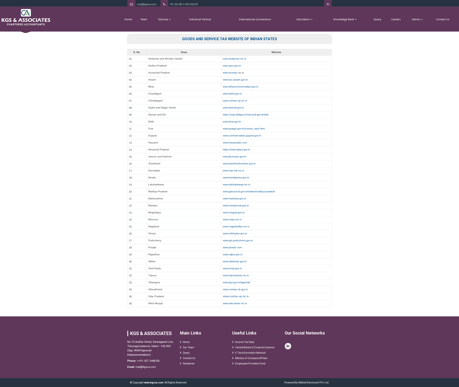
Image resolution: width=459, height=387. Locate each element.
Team (144, 19)
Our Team (188, 347)
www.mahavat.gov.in (234, 198)
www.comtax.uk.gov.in (235, 289)
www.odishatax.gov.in (235, 233)
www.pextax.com (232, 247)
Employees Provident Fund (250, 363)
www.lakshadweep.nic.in (236, 184)
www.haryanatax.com (235, 142)
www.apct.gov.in (232, 65)
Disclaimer (189, 363)
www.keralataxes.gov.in (236, 177)
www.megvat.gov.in (234, 212)
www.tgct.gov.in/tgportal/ (236, 282)
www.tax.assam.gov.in (235, 79)
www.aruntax (230, 72)
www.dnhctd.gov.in (233, 107)
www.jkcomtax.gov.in (234, 156)
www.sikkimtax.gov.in (235, 261)
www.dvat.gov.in (232, 121)
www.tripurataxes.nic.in (236, 275)
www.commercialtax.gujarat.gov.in (242, 135)
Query (377, 19)
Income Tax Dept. (245, 342)
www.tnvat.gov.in (232, 268)
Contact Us (442, 19)
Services (163, 19)
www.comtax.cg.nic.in (235, 100)
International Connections (255, 19)
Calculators (303, 19)
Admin (416, 19)
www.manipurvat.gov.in (236, 205)
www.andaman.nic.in (234, 58)
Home (128, 19)
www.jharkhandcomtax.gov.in (239, 163)
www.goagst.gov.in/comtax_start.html (244, 128)
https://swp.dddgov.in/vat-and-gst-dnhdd (245, 114)
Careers (396, 19)
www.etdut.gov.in (232, 93)
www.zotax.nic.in (232, 219)
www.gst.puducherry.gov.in (238, 240)
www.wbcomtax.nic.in (235, 303)
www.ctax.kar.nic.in (233, 170)
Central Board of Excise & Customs (255, 347)
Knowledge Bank (344, 19)
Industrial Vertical (200, 19)
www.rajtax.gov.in (232, 254)
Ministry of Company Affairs (251, 358)
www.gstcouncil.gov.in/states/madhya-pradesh (249, 191)
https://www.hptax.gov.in (236, 149)
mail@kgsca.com (146, 4)
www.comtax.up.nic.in (236, 296)
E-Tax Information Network (250, 352)
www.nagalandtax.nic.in (236, 226)
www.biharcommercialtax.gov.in (240, 86)
